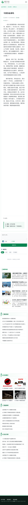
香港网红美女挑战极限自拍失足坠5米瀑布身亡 (12, 329)
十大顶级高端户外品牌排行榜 (9, 438)
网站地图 (15, 499)
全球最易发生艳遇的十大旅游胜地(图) (10, 415)
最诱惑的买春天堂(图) (7, 426)
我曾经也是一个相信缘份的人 (17, 226)
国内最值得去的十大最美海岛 (9, 318)
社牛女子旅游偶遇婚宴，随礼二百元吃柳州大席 (13, 321)
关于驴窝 (3, 499)
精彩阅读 (6, 314)
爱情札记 (15, 7)
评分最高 (15, 252)
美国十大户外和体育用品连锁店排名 (10, 452)
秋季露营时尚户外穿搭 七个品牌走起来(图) (12, 327)
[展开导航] (26, 2)
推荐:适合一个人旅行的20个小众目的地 (11, 332)
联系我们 (9, 499)
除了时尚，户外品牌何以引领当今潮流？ (11, 335)
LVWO (13, 501)
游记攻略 (9, 7)
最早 (6, 252)
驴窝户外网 (5, 2)
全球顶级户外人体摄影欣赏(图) (9, 409)
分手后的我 (12, 224)
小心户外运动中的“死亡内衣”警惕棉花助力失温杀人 (13, 324)
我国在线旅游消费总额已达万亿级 (10, 338)
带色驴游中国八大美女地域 (8, 423)
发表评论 (14, 245)
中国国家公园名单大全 (7, 340)
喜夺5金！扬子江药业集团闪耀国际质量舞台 (12, 441)
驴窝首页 (4, 7)
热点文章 (6, 434)
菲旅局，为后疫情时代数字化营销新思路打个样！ (13, 444)
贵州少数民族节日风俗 (7, 429)
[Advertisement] (14, 160)
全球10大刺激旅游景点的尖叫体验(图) (10, 420)
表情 (14, 241)
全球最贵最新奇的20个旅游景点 (9, 418)
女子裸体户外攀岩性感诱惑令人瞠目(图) (11, 412)
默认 (2, 252)
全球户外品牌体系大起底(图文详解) (10, 449)
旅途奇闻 (6, 405)
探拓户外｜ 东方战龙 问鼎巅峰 (9, 447)
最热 (10, 252)
